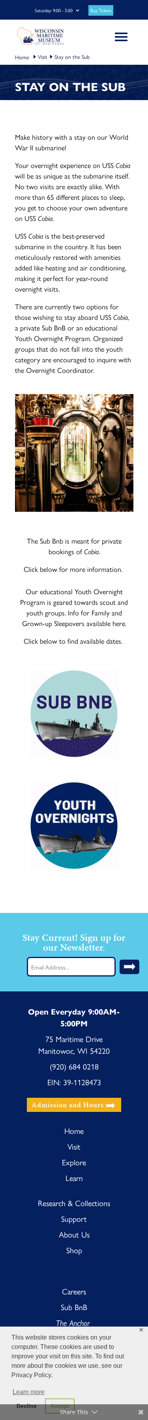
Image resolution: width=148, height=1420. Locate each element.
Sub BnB (74, 1306)
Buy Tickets (100, 10)
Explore (74, 1162)
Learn (74, 1177)
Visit (42, 56)
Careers (74, 1291)
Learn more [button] (29, 1392)
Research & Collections (74, 1202)
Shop (74, 1250)
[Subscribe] (129, 967)
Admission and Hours (68, 1105)
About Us (74, 1234)
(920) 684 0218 (74, 1066)
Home (74, 1130)
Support (74, 1218)
